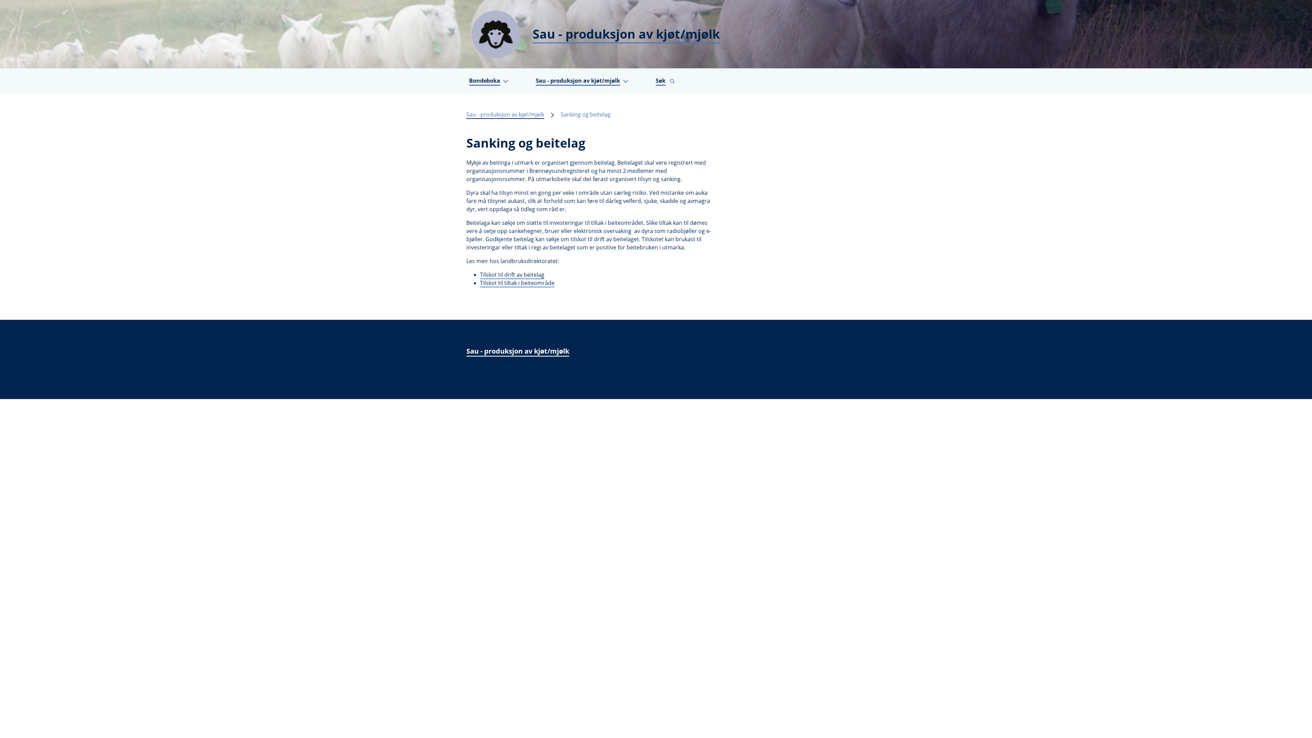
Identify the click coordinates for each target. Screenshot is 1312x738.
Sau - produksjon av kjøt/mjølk (505, 114)
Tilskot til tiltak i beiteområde (517, 283)
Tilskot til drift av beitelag (512, 274)
